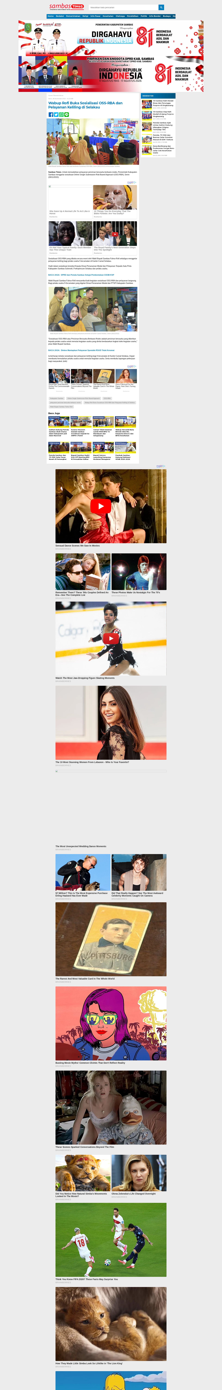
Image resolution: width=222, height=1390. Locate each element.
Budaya (167, 16)
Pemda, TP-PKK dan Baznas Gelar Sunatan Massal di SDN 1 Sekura (163, 137)
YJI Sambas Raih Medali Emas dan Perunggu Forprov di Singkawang (163, 103)
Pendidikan (132, 16)
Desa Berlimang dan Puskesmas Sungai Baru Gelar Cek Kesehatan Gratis (163, 149)
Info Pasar (95, 16)
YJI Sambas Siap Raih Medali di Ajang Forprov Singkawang (163, 114)
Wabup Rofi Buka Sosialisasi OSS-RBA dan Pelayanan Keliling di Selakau (110, 402)
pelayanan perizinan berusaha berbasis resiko (65, 402)
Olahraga (120, 16)
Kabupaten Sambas (56, 398)
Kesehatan (108, 16)
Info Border (155, 16)
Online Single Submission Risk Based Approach (84, 398)
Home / (51, 95)
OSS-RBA (107, 398)
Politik (144, 16)
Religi (85, 16)
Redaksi (60, 16)
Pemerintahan (73, 16)
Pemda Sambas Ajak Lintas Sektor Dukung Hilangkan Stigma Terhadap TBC (162, 126)
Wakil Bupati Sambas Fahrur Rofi (61, 407)
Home (51, 16)
